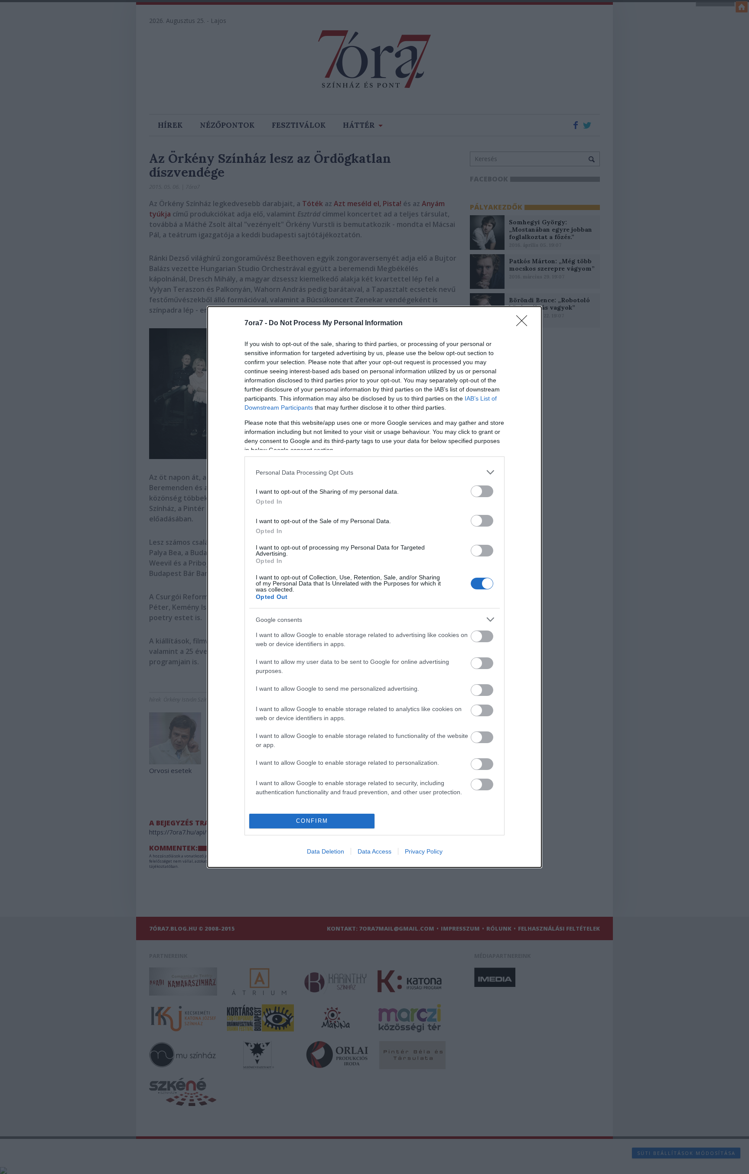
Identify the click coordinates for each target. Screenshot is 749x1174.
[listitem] (374, 472)
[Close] (524, 323)
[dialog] (374, 587)
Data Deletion (325, 851)
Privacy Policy (424, 851)
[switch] (482, 491)
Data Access (374, 851)
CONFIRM (312, 821)
